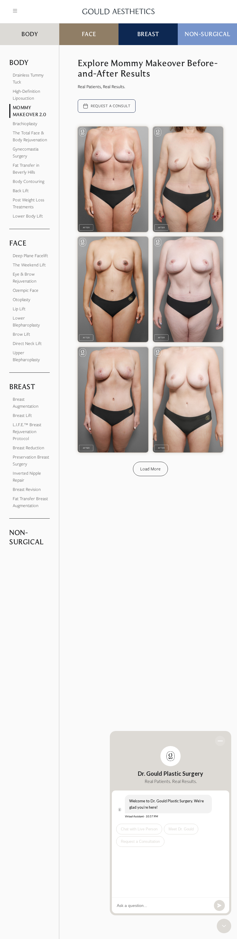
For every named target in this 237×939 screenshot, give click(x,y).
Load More (150, 469)
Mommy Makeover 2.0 (30, 111)
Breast (148, 34)
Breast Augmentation (25, 402)
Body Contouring (28, 181)
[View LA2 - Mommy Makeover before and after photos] (113, 179)
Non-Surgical (207, 34)
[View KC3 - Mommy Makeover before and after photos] (188, 289)
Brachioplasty (25, 123)
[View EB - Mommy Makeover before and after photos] (113, 289)
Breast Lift (22, 415)
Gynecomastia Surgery (25, 152)
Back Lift (21, 191)
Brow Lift (21, 334)
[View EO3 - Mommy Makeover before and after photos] (188, 179)
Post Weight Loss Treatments (28, 203)
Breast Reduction (28, 448)
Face (89, 34)
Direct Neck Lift (27, 343)
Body (29, 34)
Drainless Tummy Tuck (28, 78)
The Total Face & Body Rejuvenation (30, 136)
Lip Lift (19, 309)
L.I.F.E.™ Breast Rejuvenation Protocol (27, 432)
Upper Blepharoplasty (26, 356)
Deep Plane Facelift (30, 256)
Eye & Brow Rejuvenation (24, 277)
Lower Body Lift (28, 216)
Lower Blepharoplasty (26, 321)
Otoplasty (21, 299)
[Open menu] (15, 11)
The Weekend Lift (29, 265)
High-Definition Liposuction (26, 94)
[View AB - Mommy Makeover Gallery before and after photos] (188, 399)
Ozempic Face (25, 290)
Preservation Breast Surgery (31, 460)
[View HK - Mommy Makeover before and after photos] (113, 399)
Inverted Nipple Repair (27, 476)
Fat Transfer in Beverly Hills (26, 168)
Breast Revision (27, 489)
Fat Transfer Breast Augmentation (30, 502)
